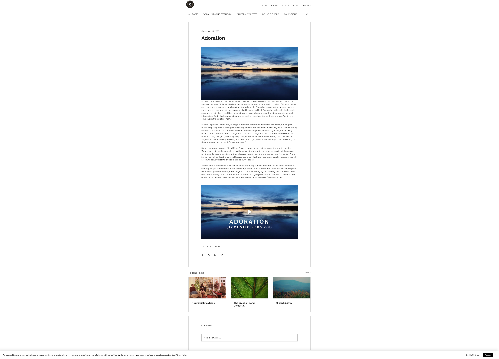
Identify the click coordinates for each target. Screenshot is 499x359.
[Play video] (249, 212)
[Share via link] (222, 255)
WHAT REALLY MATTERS (247, 14)
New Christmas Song (203, 303)
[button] (307, 14)
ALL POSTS (193, 14)
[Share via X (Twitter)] (209, 255)
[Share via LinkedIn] (215, 255)
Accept (488, 355)
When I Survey (284, 303)
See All (307, 272)
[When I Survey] (291, 287)
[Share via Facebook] (202, 255)
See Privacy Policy (179, 355)
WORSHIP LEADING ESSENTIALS (217, 14)
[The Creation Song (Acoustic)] (249, 287)
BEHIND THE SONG (270, 14)
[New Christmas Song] (207, 287)
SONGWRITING (290, 14)
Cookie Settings (472, 355)
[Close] (495, 355)
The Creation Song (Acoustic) (244, 304)
